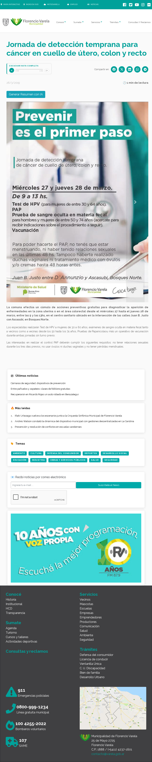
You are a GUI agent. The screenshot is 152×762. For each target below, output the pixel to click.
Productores (88, 622)
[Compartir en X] (122, 69)
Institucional (14, 604)
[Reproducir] (11, 70)
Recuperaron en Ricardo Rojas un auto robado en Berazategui (45, 394)
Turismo (11, 632)
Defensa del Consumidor (63, 453)
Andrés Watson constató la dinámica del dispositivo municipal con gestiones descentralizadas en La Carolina (74, 421)
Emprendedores (91, 617)
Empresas (86, 613)
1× (47, 70)
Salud (95, 460)
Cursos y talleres (17, 637)
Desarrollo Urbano (92, 677)
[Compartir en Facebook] (114, 69)
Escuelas (86, 608)
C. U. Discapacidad (92, 668)
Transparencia (15, 613)
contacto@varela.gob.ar (107, 754)
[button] (19, 202)
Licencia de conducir (94, 659)
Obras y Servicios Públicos (67, 460)
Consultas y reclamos (27, 651)
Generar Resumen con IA (26, 94)
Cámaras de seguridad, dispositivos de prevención (38, 383)
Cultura (36, 453)
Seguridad (111, 460)
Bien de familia (90, 672)
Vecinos (85, 599)
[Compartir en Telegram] (145, 69)
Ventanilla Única (90, 664)
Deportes (91, 453)
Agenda (11, 628)
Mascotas (86, 604)
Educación (20, 460)
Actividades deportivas (21, 641)
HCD (9, 608)
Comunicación (89, 626)
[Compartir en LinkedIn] (129, 69)
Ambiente (19, 453)
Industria (38, 460)
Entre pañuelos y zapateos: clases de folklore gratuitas (40, 388)
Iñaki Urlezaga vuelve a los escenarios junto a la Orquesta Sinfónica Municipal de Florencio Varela (68, 415)
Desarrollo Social (115, 453)
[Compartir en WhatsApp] (137, 69)
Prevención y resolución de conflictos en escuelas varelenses (48, 426)
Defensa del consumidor (96, 655)
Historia (11, 599)
